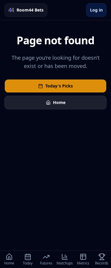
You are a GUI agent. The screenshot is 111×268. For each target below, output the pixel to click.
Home (59, 102)
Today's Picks (59, 86)
